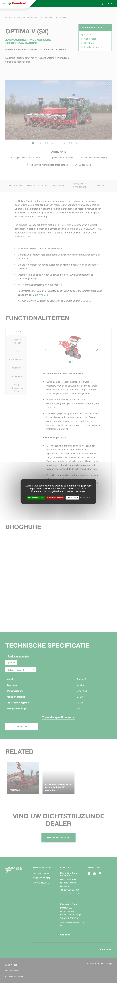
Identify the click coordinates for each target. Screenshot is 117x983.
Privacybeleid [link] (85, 498)
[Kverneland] (16, 4)
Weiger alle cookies (55, 498)
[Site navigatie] (3, 3)
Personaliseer (72, 498)
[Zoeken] (100, 12)
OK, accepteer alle (36, 498)
